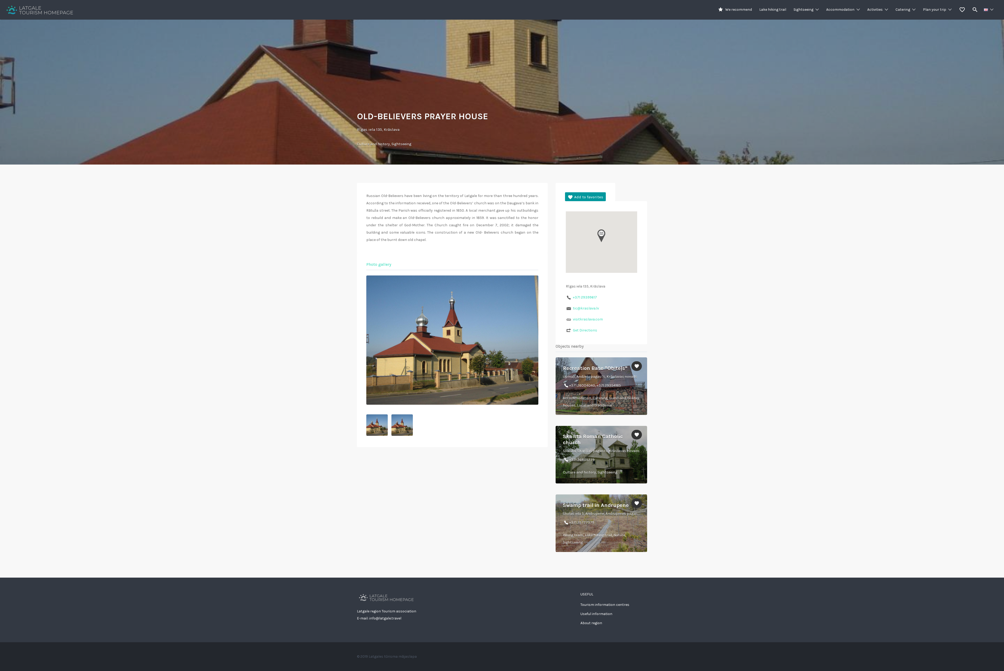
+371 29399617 (585, 297)
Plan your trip (934, 9)
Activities (875, 9)
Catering (902, 9)
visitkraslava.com (588, 319)
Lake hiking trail (772, 9)
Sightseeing (803, 9)
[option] (452, 340)
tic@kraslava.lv (586, 308)
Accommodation (840, 9)
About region (591, 623)
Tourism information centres (604, 604)
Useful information (596, 614)
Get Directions (585, 330)
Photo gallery (378, 264)
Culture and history (373, 144)
